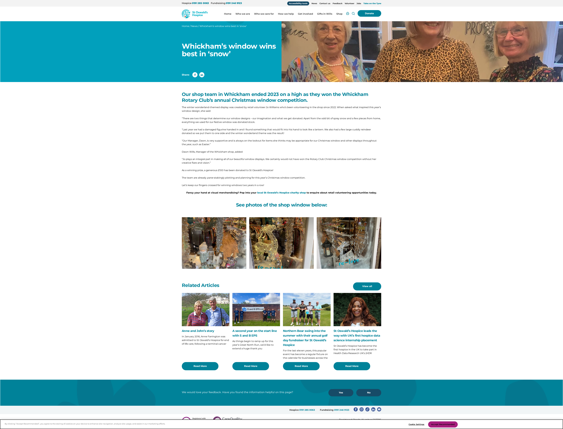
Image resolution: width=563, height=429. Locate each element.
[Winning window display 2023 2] (349, 243)
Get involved (305, 13)
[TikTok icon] (367, 409)
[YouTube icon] (379, 409)
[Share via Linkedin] (201, 74)
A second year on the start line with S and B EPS (254, 333)
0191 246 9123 (234, 3)
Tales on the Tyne (372, 3)
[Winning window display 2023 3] (281, 243)
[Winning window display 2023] (214, 243)
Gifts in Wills (324, 13)
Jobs (359, 3)
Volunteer (349, 3)
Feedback (337, 3)
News (314, 3)
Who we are (242, 13)
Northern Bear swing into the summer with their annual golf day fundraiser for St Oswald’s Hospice (305, 338)
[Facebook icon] (356, 409)
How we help (286, 13)
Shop (339, 13)
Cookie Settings (416, 424)
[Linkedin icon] (373, 409)
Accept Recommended (443, 424)
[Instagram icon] (361, 409)
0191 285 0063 (200, 3)
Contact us (324, 3)
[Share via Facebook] (194, 74)
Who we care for (264, 13)
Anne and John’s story (198, 331)
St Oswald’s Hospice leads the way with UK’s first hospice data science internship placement (357, 335)
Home (227, 13)
